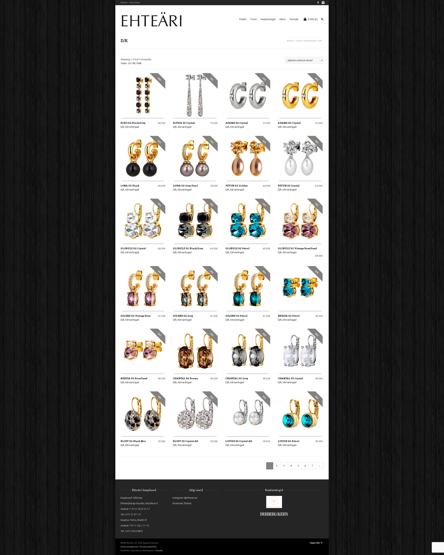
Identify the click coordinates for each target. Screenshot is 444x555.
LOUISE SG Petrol (288, 441)
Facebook (318, 3)
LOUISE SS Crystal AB (238, 441)
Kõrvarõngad (310, 41)
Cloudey (159, 550)
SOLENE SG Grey (183, 315)
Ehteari (187, 503)
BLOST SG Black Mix (133, 441)
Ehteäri (290, 41)
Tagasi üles (314, 543)
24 (129, 63)
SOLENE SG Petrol (236, 315)
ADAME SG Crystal (289, 122)
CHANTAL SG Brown (185, 378)
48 (133, 63)
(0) (313, 19)
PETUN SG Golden (236, 185)
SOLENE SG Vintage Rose (136, 315)
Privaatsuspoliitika (148, 547)
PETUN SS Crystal (289, 185)
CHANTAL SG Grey (236, 378)
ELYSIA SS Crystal (184, 122)
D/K (122, 126)
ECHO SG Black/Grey (133, 122)
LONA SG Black (130, 185)
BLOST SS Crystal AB (185, 441)
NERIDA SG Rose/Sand (134, 378)
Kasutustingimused (129, 547)
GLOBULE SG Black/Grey (188, 248)
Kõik (139, 63)
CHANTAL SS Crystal (290, 378)
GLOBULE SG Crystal (133, 248)
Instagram (323, 3)
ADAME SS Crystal (236, 122)
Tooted (299, 41)
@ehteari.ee (190, 497)
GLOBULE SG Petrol (237, 248)
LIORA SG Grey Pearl (185, 185)
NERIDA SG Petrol (289, 315)
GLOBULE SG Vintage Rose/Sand (297, 248)
